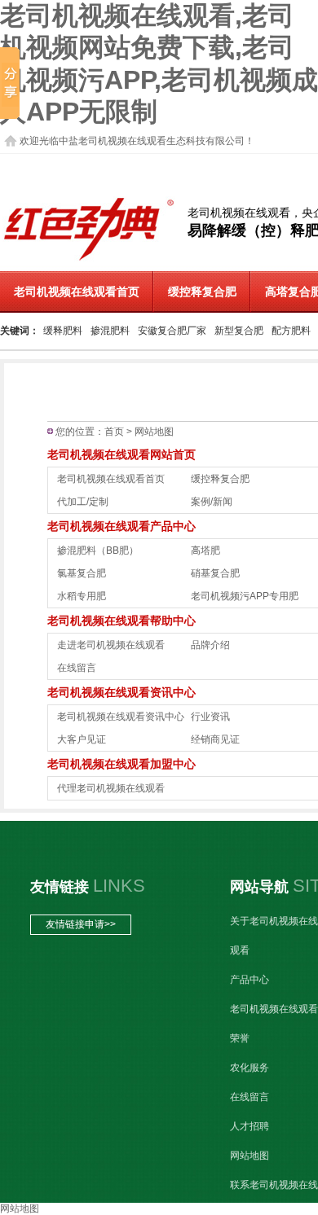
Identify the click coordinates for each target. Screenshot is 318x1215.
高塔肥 (205, 550)
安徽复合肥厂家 (172, 330)
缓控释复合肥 (202, 292)
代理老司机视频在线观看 (111, 788)
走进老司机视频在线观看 (111, 645)
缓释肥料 (62, 330)
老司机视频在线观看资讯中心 (121, 692)
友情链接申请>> (81, 924)
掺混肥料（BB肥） (98, 550)
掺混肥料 (110, 330)
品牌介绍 (210, 645)
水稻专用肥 (81, 596)
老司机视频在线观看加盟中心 (121, 763)
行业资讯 (210, 716)
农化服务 (249, 1067)
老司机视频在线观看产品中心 (121, 526)
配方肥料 (291, 330)
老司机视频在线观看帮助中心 (121, 620)
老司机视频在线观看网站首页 (121, 454)
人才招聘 (249, 1126)
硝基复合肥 (215, 573)
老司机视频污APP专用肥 (244, 596)
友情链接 (59, 887)
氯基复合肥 (81, 573)
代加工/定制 (82, 501)
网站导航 (259, 887)
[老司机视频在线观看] (88, 260)
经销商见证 (215, 739)
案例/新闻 (211, 501)
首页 (114, 431)
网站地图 (249, 1155)
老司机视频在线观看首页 (111, 479)
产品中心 (249, 979)
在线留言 (76, 667)
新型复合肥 (238, 330)
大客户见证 (81, 739)
